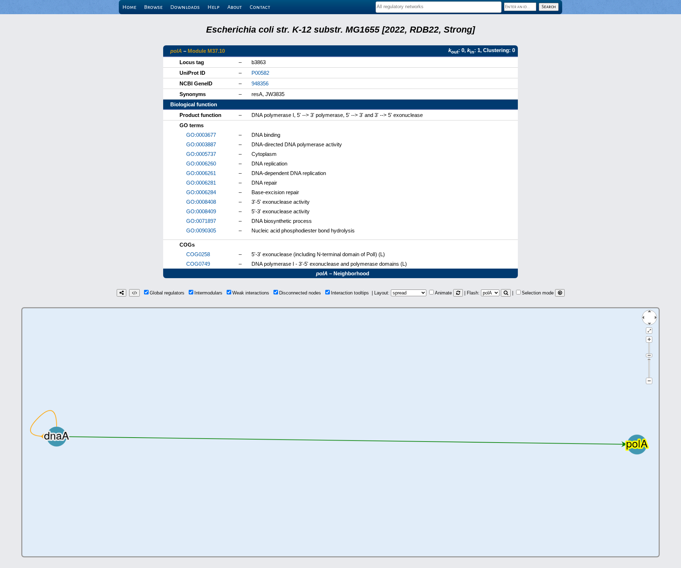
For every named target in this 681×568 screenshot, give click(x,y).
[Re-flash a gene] (506, 293)
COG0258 (198, 254)
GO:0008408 (201, 202)
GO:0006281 (201, 183)
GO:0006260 (201, 164)
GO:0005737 (201, 154)
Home (129, 7)
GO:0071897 (201, 221)
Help (213, 7)
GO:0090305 (201, 230)
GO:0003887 (201, 144)
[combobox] (439, 7)
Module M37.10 (206, 51)
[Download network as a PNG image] (121, 293)
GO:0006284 (201, 192)
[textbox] (438, 7)
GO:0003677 (201, 135)
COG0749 (198, 264)
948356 (259, 83)
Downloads (185, 7)
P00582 (260, 73)
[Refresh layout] (458, 293)
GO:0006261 (201, 173)
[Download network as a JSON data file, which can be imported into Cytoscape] (134, 293)
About (234, 7)
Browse (153, 7)
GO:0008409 (201, 211)
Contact (260, 7)
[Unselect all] (560, 293)
